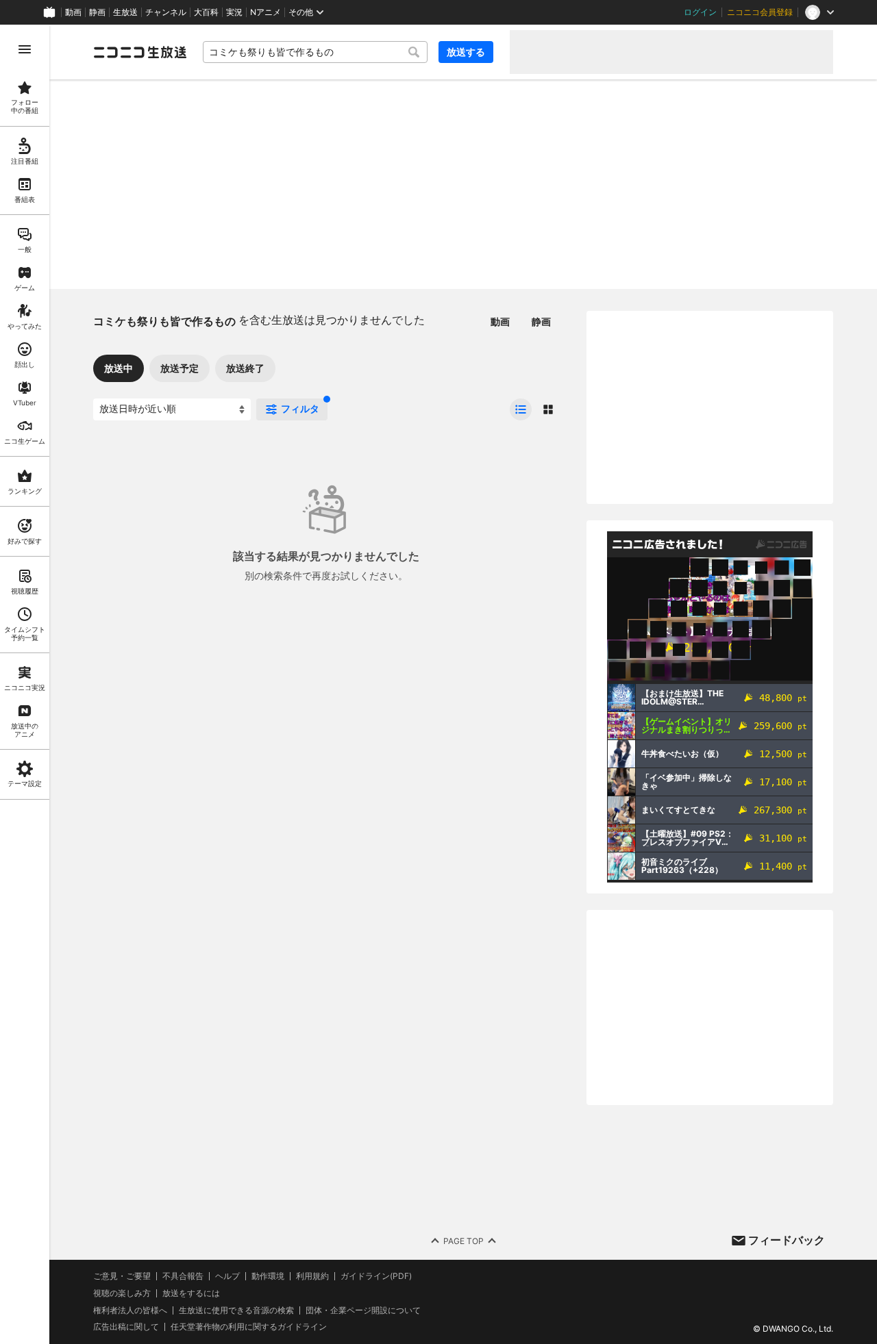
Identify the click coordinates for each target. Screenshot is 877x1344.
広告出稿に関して (126, 1326)
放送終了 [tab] (245, 368)
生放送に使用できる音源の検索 (236, 1310)
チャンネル (165, 12)
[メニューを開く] (24, 49)
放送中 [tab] (118, 368)
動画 (73, 12)
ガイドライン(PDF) (376, 1276)
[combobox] (315, 52)
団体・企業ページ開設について (363, 1310)
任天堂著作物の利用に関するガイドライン (249, 1327)
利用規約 (312, 1276)
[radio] (521, 409)
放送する (466, 52)
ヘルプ (227, 1276)
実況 (234, 12)
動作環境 (267, 1276)
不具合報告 (182, 1276)
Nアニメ (265, 12)
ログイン (700, 12)
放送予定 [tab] (179, 368)
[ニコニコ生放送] (139, 52)
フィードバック (786, 1240)
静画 (97, 12)
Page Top (463, 1241)
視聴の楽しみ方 (122, 1293)
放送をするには (191, 1293)
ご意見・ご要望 (122, 1276)
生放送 (125, 12)
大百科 (206, 12)
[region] (24, 684)
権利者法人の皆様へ (130, 1310)
